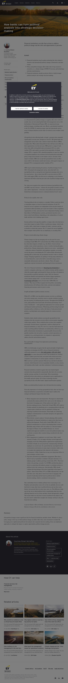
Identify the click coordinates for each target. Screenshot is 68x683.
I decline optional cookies (21, 108)
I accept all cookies (43, 108)
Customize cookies (34, 112)
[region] (34, 100)
